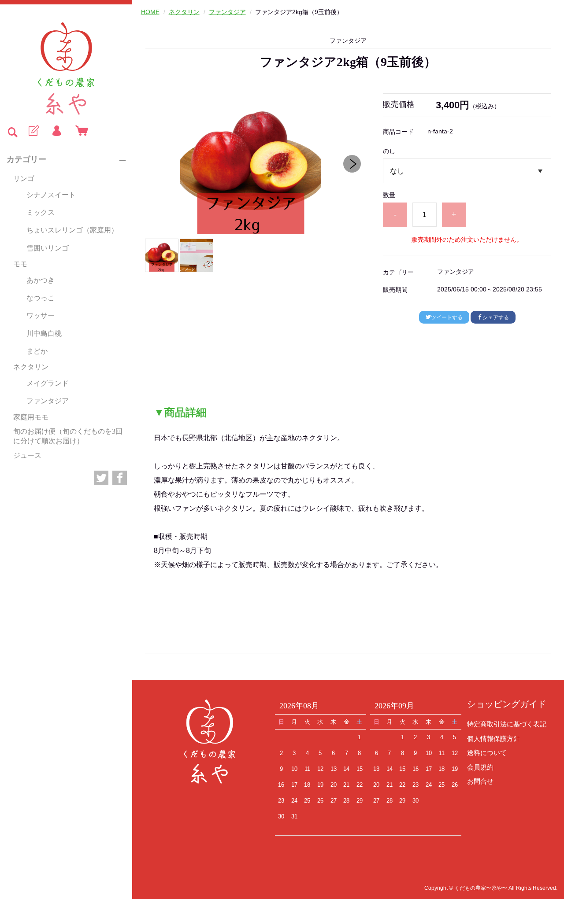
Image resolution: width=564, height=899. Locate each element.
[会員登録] (33, 131)
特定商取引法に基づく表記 (506, 724)
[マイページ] (56, 131)
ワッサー (40, 315)
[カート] (80, 131)
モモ (20, 264)
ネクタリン (30, 367)
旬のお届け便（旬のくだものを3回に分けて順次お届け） (67, 436)
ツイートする (447, 317)
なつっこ (40, 298)
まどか (37, 351)
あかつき (40, 280)
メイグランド (47, 383)
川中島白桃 (44, 333)
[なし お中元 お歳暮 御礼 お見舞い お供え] (467, 170)
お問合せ (480, 781)
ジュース (27, 455)
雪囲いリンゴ (47, 248)
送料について (487, 752)
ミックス (40, 212)
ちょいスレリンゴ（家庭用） (72, 230)
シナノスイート (51, 195)
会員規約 (480, 767)
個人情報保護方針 (493, 738)
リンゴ (23, 178)
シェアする (495, 317)
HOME (150, 11)
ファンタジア (47, 401)
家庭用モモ (30, 417)
